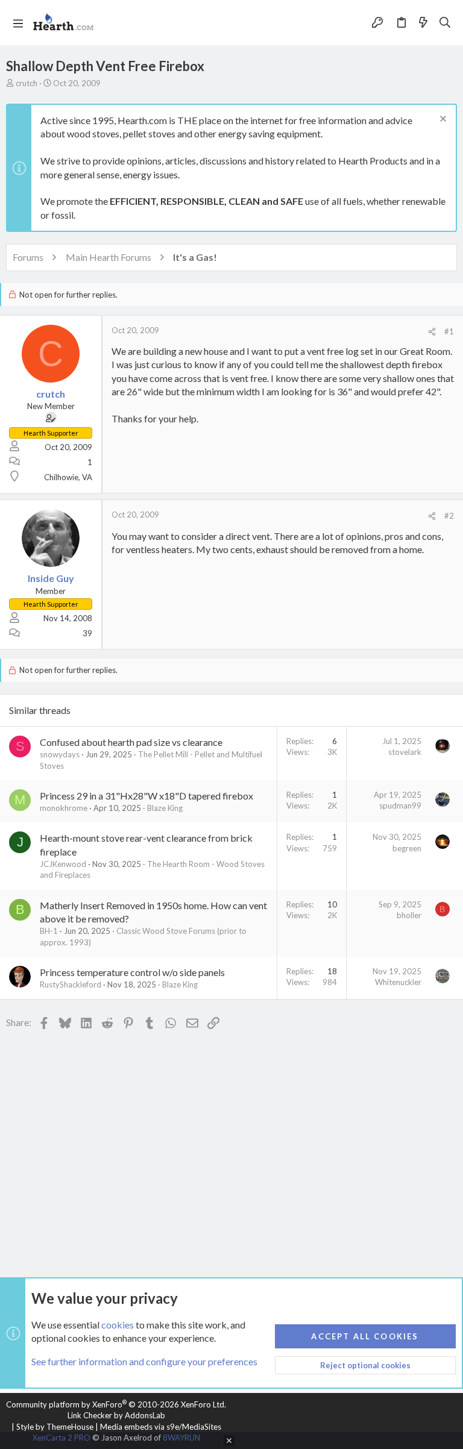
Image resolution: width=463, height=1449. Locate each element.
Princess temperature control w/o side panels (132, 972)
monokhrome (63, 808)
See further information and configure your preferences (144, 1361)
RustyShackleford (70, 984)
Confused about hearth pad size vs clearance (131, 742)
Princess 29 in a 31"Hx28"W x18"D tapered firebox (146, 795)
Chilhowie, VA (68, 477)
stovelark (404, 752)
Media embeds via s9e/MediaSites (160, 1427)
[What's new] (423, 23)
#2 (449, 516)
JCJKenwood (63, 864)
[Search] (445, 23)
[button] (18, 23)
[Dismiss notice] (441, 120)
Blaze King (165, 808)
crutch (26, 83)
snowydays (60, 754)
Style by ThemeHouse (54, 1427)
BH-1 (49, 931)
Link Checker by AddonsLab (116, 1415)
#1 (449, 331)
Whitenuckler (398, 982)
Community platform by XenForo (116, 1404)
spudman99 (400, 805)
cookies (117, 1324)
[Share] (432, 331)
